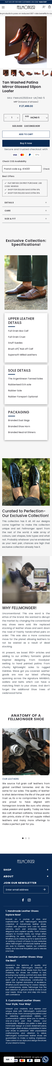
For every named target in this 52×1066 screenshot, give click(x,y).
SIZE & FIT (10, 218)
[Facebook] (23, 900)
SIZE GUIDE (17, 126)
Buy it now (26, 143)
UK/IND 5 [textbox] (34, 117)
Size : (27, 117)
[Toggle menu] (3, 7)
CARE (8, 210)
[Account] (44, 7)
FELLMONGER (26, 1057)
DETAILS (9, 202)
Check (46, 168)
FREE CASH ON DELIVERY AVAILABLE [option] (26, 2)
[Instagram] (29, 900)
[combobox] (39, 117)
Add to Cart (26, 134)
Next (46, 42)
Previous (6, 42)
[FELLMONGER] (26, 7)
